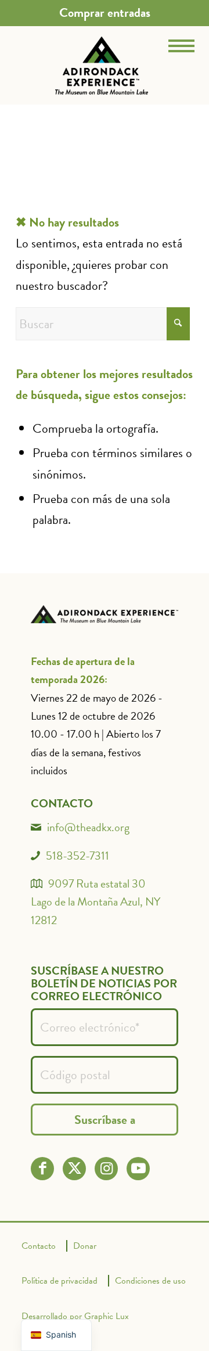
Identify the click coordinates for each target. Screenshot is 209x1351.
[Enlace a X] (74, 1168)
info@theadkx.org (88, 827)
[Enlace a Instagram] (106, 1168)
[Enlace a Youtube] (138, 1168)
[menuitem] (104, 12)
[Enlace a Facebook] (42, 1168)
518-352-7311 (77, 855)
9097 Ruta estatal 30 (97, 883)
